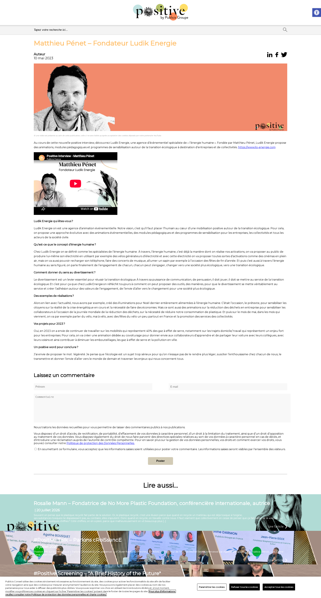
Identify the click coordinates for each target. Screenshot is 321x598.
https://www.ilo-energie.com (257, 147)
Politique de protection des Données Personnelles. (101, 443)
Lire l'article (276, 526)
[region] (160, 587)
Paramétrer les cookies (212, 587)
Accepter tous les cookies (278, 587)
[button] (316, 12)
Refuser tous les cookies (244, 587)
